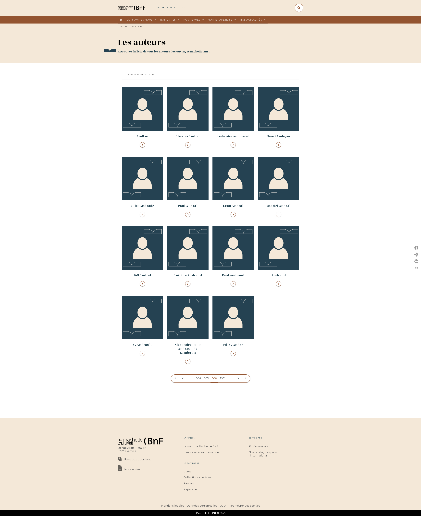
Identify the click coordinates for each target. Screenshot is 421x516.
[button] (140, 74)
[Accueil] (131, 8)
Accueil (123, 26)
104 (198, 378)
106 (214, 378)
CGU (223, 505)
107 (222, 378)
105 (206, 378)
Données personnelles (202, 505)
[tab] (121, 20)
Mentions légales (172, 505)
